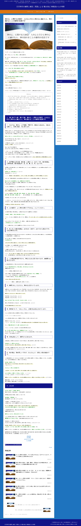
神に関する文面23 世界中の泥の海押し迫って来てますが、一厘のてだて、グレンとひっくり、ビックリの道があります (66, 64)
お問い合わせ (74, 522)
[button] (75, 18)
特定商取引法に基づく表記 (57, 522)
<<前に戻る (29, 436)
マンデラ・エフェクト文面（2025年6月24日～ (13, 444)
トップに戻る (28, 440)
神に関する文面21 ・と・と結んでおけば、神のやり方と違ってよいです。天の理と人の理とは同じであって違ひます (66, 76)
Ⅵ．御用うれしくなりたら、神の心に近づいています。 (17, 106)
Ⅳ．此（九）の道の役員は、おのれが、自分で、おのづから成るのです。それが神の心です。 (23, 103)
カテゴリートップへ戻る (28, 439)
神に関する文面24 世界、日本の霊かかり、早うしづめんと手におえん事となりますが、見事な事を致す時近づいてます (66, 59)
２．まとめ (8, 112)
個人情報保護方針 (67, 522)
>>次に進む (29, 437)
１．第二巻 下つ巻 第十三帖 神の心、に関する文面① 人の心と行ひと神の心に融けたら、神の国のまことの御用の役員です (28, 96)
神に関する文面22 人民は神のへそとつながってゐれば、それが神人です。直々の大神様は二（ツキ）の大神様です (66, 70)
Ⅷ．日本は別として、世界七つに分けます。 (15, 109)
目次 (27, 94)
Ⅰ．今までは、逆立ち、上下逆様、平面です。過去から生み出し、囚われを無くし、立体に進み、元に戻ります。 (27, 97)
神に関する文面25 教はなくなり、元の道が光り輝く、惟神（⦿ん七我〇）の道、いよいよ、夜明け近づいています (66, 53)
